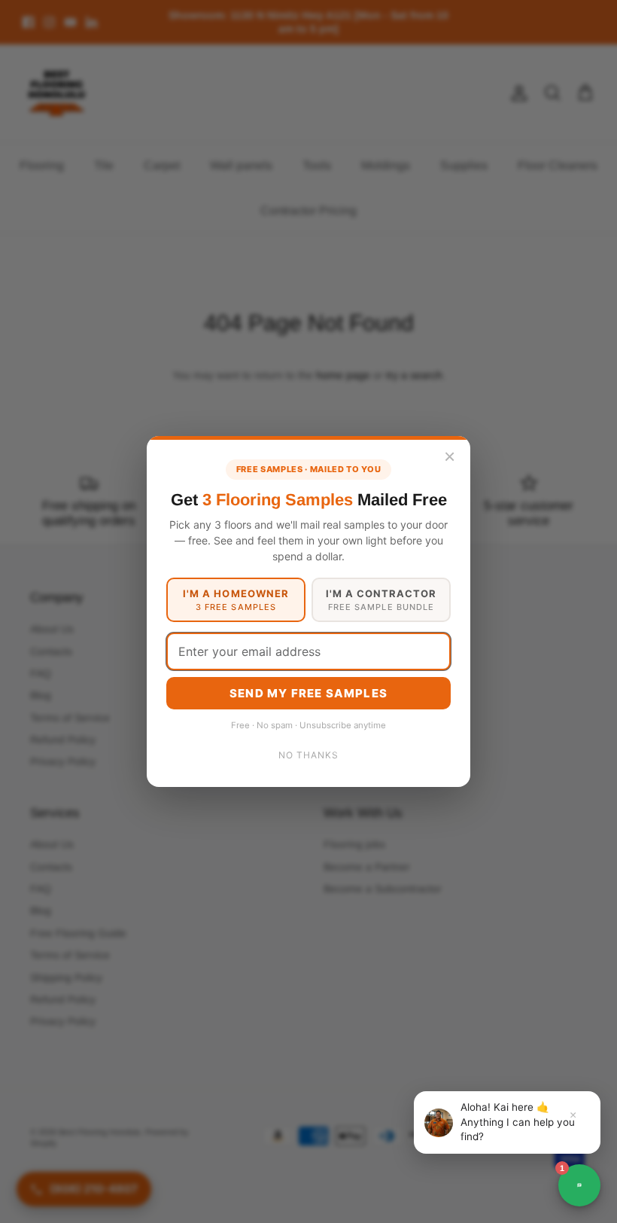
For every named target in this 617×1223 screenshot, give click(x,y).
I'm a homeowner (236, 599)
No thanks (308, 755)
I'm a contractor (381, 599)
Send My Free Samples (308, 693)
